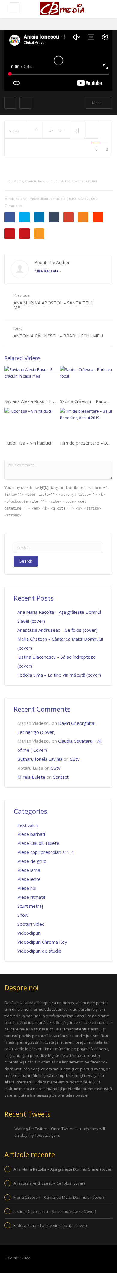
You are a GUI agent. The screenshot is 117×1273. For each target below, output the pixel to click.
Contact (61, 777)
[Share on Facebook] (9, 217)
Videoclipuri (29, 933)
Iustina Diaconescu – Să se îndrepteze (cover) (55, 1211)
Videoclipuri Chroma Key (42, 942)
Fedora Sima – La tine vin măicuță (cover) (59, 675)
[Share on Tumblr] (54, 217)
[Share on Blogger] (83, 217)
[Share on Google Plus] (68, 217)
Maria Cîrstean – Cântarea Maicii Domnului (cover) (59, 1197)
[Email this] (39, 233)
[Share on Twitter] (24, 217)
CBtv (75, 759)
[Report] (91, 130)
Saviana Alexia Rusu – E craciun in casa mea (48, 401)
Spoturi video (31, 924)
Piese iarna (28, 870)
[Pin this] (24, 233)
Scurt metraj (30, 906)
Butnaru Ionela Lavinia (39, 759)
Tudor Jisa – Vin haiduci (27, 443)
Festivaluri (27, 825)
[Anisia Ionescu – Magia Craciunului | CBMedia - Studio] (61, 9)
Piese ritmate (31, 897)
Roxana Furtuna (84, 181)
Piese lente (29, 879)
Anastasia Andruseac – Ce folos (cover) (57, 630)
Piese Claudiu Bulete (38, 843)
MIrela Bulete (15, 198)
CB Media (15, 181)
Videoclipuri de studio (47, 198)
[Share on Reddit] (98, 217)
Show (22, 915)
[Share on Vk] (9, 233)
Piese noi (26, 888)
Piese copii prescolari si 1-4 (45, 852)
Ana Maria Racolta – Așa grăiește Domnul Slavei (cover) (63, 1169)
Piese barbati (31, 834)
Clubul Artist (60, 181)
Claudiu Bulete (37, 181)
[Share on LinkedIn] (39, 217)
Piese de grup (31, 861)
